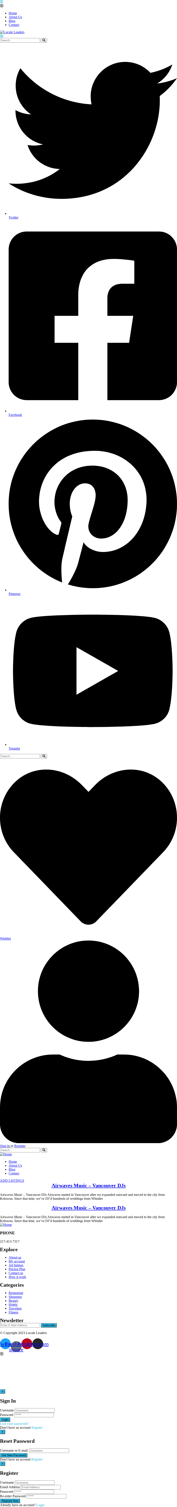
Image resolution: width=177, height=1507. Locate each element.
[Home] (6, 1154)
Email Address (10, 1487)
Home (13, 13)
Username (7, 1410)
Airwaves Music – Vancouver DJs (89, 1185)
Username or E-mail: (14, 1450)
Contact (14, 25)
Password (6, 1415)
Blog (12, 21)
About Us (15, 17)
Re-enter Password (13, 1496)
